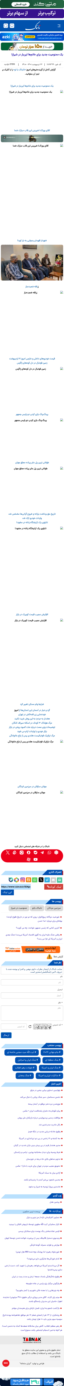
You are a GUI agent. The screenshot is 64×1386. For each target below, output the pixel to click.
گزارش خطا (58, 957)
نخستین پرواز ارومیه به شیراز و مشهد (44, 1187)
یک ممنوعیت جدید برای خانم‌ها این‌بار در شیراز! (32, 86)
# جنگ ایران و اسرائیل (28, 1060)
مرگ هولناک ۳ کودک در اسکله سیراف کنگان (32, 723)
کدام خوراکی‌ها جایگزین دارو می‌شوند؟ (43, 1259)
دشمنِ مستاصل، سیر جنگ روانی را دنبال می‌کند (40, 1097)
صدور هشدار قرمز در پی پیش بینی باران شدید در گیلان (37, 1145)
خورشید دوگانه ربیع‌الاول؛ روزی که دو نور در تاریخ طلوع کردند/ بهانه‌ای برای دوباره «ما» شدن (34, 919)
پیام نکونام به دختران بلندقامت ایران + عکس (41, 1111)
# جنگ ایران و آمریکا (51, 1068)
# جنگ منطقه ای (52, 1060)
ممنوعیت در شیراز (19, 908)
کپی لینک (7, 892)
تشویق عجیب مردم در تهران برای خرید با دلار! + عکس (37, 1166)
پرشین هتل (55, 1202)
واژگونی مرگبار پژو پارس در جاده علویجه (43, 1283)
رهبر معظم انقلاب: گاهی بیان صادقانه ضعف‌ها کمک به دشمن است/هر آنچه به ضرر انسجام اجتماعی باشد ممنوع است (32, 1328)
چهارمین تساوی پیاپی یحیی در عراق (45, 1090)
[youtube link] (35, 859)
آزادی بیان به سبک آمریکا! (49, 1173)
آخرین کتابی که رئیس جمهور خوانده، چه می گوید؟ (38, 928)
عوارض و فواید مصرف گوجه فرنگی (45, 1245)
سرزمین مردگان (54, 908)
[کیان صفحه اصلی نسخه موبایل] (32, 1382)
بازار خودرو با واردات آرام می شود (32, 731)
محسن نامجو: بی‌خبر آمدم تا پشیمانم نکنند (42, 1180)
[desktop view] (12, 25)
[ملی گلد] (32, 4)
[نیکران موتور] (32, 138)
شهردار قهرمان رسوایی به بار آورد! (32, 240)
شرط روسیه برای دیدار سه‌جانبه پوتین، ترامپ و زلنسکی (37, 1152)
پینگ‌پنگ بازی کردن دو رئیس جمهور (32, 414)
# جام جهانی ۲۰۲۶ (51, 1052)
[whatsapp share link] (34, 880)
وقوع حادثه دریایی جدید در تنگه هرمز (44, 1131)
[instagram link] (21, 852)
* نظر (60, 1002)
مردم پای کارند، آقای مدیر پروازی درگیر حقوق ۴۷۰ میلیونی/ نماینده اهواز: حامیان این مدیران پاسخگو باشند (32, 1299)
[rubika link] (56, 852)
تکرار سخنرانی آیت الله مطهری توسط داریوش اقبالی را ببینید (34, 1224)
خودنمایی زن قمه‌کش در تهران (32, 714)
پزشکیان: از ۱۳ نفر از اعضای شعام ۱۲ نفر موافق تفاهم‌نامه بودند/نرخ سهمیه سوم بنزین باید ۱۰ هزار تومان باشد (32, 1317)
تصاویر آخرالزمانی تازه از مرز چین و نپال (43, 1217)
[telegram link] (42, 852)
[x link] (8, 852)
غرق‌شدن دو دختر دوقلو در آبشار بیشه (44, 1104)
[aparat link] (28, 859)
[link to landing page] (33, 26)
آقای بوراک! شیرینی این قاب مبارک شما (32, 130)
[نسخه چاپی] (59, 880)
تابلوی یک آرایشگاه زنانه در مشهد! (32, 522)
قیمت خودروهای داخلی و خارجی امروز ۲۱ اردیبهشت (32, 359)
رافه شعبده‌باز (31, 286)
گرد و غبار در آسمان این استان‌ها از (34, 710)
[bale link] (35, 852)
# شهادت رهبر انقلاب (24, 1068)
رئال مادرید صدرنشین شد (49, 1125)
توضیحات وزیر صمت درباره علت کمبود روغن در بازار (32, 727)
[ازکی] (32, 37)
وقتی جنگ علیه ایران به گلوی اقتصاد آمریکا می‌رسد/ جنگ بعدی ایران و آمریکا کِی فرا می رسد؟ (34, 937)
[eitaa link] (14, 852)
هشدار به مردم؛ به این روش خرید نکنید (32, 719)
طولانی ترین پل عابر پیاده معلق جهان (32, 462)
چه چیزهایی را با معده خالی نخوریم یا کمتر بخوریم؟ (38, 1290)
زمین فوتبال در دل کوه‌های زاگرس (32, 363)
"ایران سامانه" (25, 1363)
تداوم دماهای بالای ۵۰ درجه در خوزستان (43, 1159)
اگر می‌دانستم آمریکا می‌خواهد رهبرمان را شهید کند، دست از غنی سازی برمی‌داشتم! (33, 1268)
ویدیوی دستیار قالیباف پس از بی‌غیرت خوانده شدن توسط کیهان (32, 1238)
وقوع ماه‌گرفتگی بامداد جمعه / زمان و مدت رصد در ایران (36, 1276)
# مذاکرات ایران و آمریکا (49, 1075)
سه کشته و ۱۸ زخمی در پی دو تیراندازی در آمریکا (39, 1138)
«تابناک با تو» (19, 70)
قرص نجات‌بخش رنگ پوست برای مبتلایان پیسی (39, 1231)
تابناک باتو (37, 908)
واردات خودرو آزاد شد (32, 518)
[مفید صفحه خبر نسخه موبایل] (32, 13)
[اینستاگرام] (22, 879)
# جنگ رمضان (24, 1075)
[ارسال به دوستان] (53, 880)
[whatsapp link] (49, 852)
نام (61, 976)
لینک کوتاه (55, 886)
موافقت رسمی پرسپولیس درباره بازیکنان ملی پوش (39, 1118)
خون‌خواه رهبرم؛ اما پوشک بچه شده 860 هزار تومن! (38, 1252)
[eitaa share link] (28, 880)
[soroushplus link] (28, 852)
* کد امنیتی (58, 1025)
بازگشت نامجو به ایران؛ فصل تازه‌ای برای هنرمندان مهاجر (36, 1308)
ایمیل (60, 989)
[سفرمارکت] (32, 949)
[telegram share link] (47, 880)
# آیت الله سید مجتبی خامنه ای (21, 1052)
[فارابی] (32, 46)
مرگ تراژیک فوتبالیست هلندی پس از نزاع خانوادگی (32, 736)
